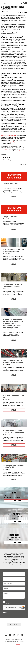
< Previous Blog (6, 160)
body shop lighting (6, 142)
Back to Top (14, 624)
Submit (5, 612)
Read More (14, 196)
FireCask (18, 644)
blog (14, 147)
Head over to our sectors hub (8, 135)
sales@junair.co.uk (20, 151)
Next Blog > (23, 164)
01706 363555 (5, 149)
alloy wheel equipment (18, 142)
